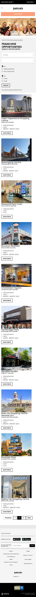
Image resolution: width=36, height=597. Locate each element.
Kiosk (5, 81)
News (11, 559)
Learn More (7, 133)
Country (15, 576)
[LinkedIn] (29, 533)
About (11, 551)
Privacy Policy (28, 555)
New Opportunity (9, 71)
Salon (6, 78)
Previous (8, 518)
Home (4, 40)
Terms (28, 551)
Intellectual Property (11, 562)
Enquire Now (18, 14)
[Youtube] (25, 533)
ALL (5, 66)
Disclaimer (28, 559)
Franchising (30, 2)
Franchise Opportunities (11, 554)
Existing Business (9, 69)
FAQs (11, 565)
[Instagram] (18, 533)
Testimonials (11, 556)
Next (29, 518)
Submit (32, 545)
